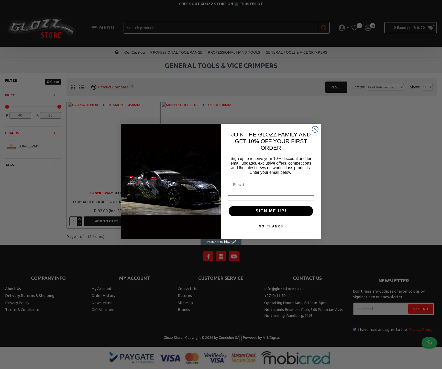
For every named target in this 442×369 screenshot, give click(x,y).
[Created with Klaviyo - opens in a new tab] (221, 242)
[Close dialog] (315, 129)
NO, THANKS (271, 226)
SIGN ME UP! (271, 211)
